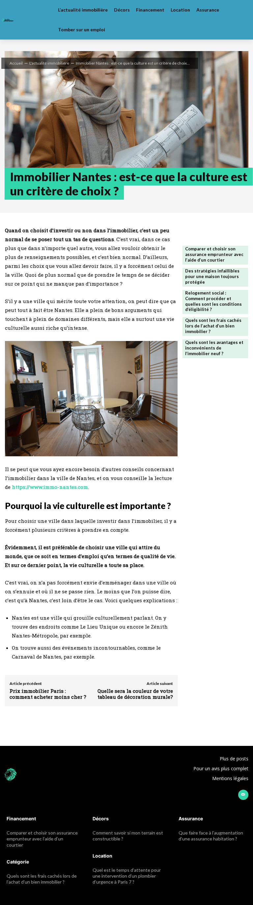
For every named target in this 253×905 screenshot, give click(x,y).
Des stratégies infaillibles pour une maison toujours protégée (212, 276)
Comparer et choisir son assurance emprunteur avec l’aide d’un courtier (214, 254)
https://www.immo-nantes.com (50, 487)
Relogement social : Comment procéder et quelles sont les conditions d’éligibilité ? (213, 301)
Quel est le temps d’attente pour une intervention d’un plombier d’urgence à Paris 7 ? (127, 876)
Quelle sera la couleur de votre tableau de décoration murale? (135, 694)
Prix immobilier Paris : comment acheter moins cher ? (48, 694)
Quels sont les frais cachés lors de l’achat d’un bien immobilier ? (213, 326)
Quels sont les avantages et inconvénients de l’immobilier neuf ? (214, 348)
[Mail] (243, 795)
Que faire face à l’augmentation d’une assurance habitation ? (211, 835)
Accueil (16, 63)
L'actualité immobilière (49, 63)
